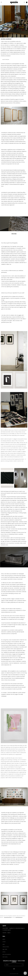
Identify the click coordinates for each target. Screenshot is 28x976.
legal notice (5, 949)
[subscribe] (22, 965)
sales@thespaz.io (19, 917)
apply (4, 944)
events (4, 939)
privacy (4, 951)
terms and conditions (7, 954)
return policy (5, 956)
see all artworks (5, 59)
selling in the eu (6, 946)
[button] (1, 2)
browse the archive (7, 917)
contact (4, 941)
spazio (12, 973)
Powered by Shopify (15, 973)
